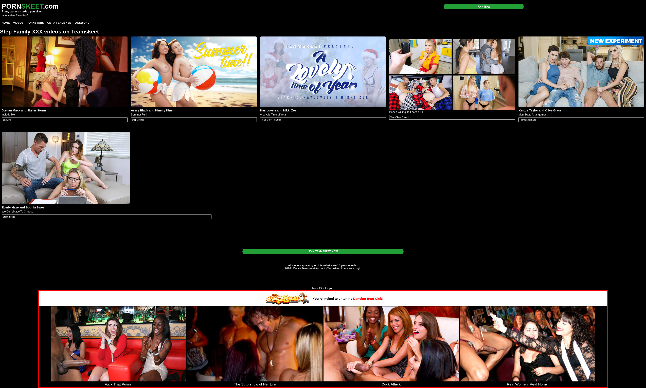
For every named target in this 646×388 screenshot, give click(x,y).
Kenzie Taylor (528, 110)
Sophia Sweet (35, 207)
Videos (18, 22)
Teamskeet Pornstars (339, 268)
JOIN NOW (483, 6)
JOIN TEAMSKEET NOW (323, 251)
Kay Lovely (268, 110)
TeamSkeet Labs (527, 120)
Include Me (8, 114)
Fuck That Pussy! (119, 384)
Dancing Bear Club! (368, 298)
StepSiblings (138, 120)
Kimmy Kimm (164, 110)
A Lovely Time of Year (273, 114)
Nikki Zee (289, 110)
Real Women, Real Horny (527, 384)
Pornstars (35, 22)
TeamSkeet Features (271, 120)
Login (357, 268)
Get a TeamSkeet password (68, 22)
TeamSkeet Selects (399, 117)
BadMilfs (7, 120)
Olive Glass (553, 110)
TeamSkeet (22, 15)
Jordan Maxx (11, 110)
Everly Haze (10, 207)
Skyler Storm (36, 110)
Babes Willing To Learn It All (406, 112)
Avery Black (139, 110)
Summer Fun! (139, 114)
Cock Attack (391, 384)
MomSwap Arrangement (532, 114)
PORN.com (30, 6)
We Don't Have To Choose (17, 211)
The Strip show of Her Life (255, 384)
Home (6, 22)
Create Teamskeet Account (309, 268)
